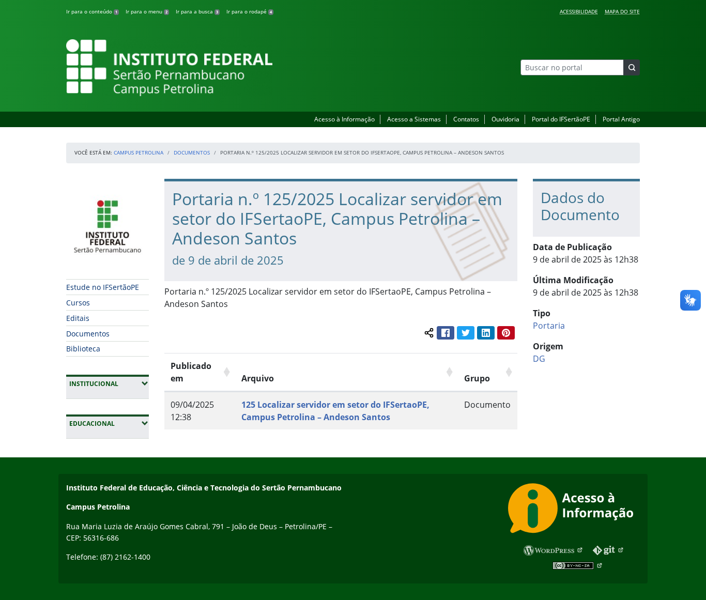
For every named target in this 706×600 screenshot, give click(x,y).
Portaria (549, 325)
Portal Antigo (621, 119)
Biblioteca (83, 348)
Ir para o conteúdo (91, 11)
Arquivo (257, 378)
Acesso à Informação (344, 119)
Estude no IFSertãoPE (102, 287)
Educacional (109, 423)
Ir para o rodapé (249, 11)
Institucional (109, 383)
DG (539, 358)
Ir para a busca (197, 11)
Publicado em (191, 372)
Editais (77, 318)
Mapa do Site (622, 11)
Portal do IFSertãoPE (561, 119)
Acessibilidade (579, 11)
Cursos (78, 302)
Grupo (477, 378)
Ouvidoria (505, 119)
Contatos (466, 119)
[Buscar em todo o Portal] (631, 67)
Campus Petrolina (138, 152)
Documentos (192, 152)
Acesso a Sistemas (414, 119)
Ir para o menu (146, 11)
